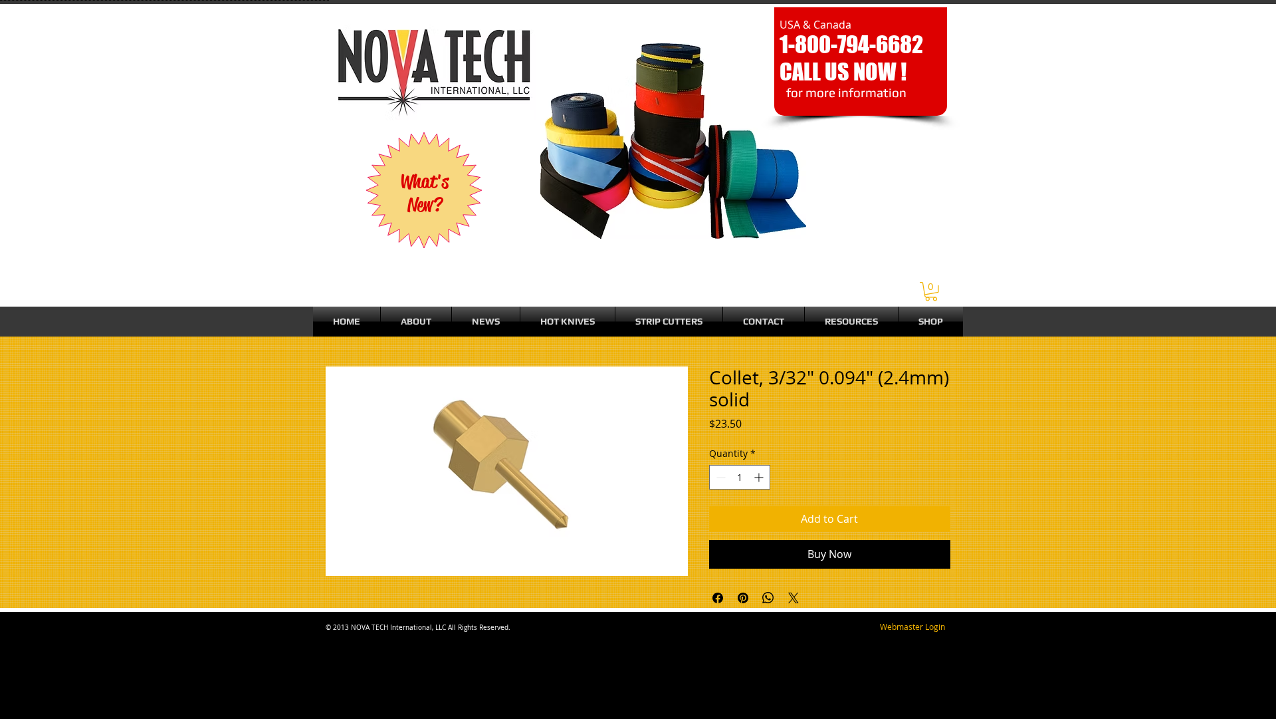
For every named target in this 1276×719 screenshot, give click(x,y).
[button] (931, 291)
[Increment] (760, 477)
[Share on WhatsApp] (768, 598)
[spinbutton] (740, 477)
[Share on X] (793, 598)
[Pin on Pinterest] (743, 598)
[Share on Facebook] (718, 598)
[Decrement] (719, 477)
